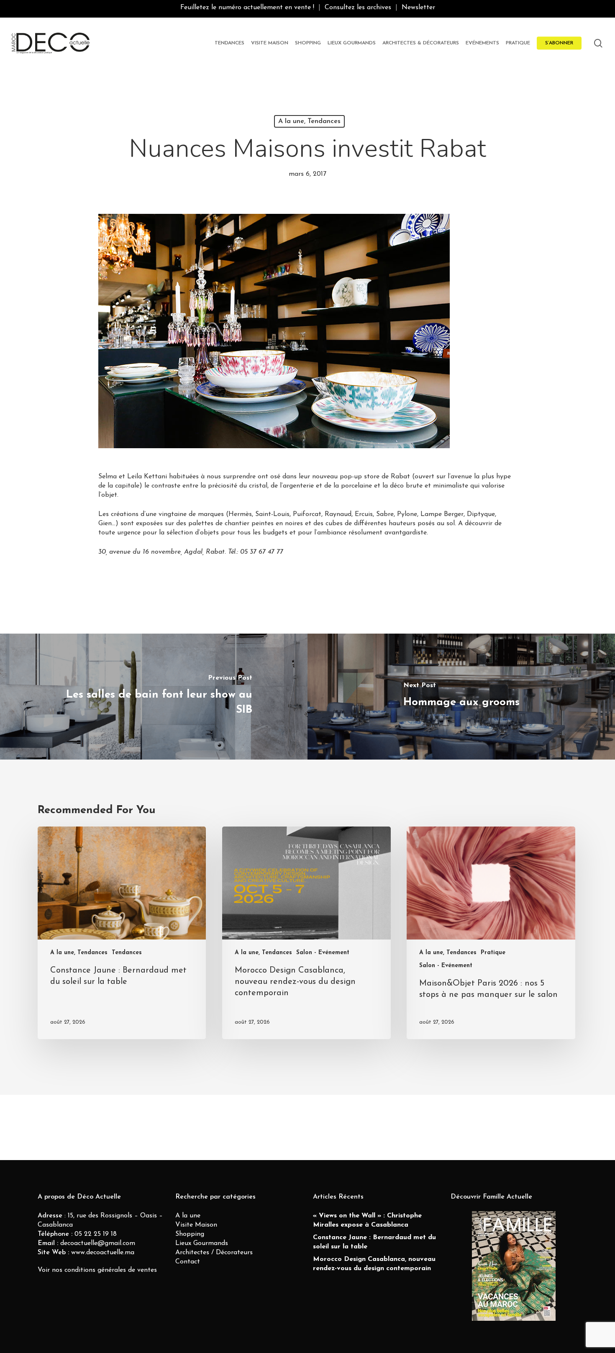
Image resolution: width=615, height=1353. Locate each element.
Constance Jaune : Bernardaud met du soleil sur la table (374, 1242)
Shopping (189, 1234)
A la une (187, 1215)
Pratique (493, 953)
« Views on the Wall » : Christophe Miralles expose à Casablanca (367, 1220)
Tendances (127, 953)
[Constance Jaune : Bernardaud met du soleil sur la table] (122, 933)
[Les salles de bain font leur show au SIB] (154, 697)
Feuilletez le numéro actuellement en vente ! (247, 7)
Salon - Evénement (322, 953)
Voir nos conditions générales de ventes (97, 1270)
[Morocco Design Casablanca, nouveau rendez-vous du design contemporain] (306, 933)
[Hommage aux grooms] (461, 697)
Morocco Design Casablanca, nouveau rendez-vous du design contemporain (374, 1264)
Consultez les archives (358, 7)
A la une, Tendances (309, 121)
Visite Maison (196, 1225)
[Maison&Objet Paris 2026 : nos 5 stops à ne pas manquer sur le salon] (491, 933)
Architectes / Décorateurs (214, 1252)
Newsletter (418, 7)
